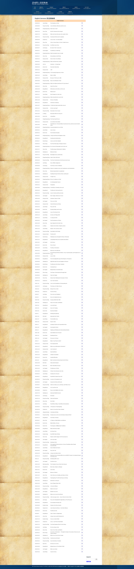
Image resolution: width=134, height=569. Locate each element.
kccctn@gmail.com (60, 566)
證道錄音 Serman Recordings (51, 8)
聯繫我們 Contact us (70, 12)
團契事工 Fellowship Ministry (64, 8)
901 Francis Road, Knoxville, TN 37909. (39, 566)
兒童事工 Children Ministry (49, 12)
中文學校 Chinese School (60, 12)
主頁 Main (35, 8)
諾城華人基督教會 (40, 3)
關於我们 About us (41, 8)
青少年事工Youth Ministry (87, 8)
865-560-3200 (51, 566)
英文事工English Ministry (38, 12)
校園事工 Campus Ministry (76, 8)
